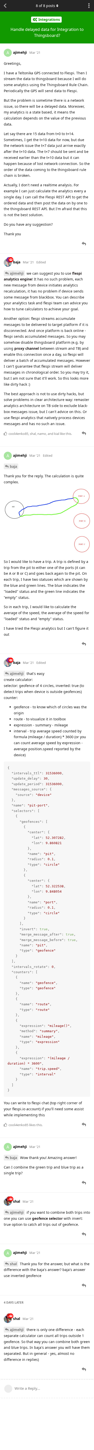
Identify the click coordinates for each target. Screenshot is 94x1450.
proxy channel (26, 348)
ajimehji (17, 273)
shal (13, 1263)
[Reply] (84, 243)
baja (13, 466)
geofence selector (47, 1218)
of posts (45, 5)
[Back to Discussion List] (5, 6)
